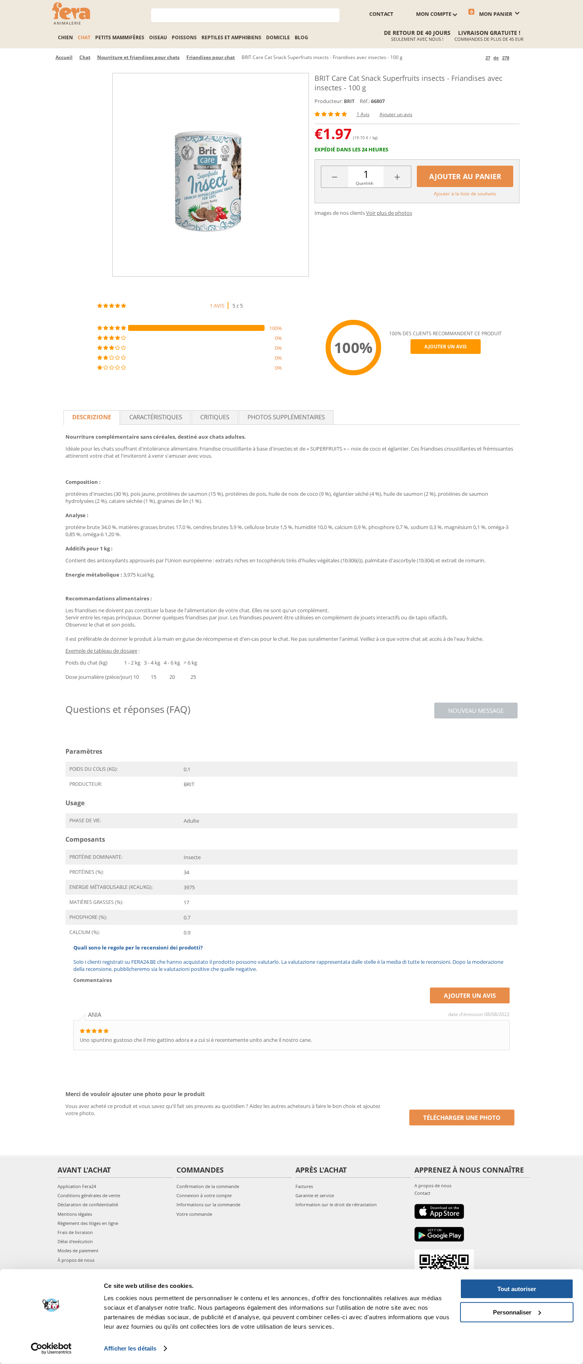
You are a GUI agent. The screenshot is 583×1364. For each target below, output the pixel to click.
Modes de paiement (78, 1250)
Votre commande (194, 1214)
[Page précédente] (478, 58)
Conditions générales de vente (89, 1195)
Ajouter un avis (396, 114)
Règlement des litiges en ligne (88, 1223)
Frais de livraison (75, 1232)
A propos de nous (432, 1185)
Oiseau (158, 37)
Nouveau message (476, 710)
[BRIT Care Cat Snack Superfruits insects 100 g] (211, 174)
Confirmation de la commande (207, 1186)
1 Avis (363, 114)
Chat (84, 37)
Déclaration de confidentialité (88, 1204)
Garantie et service (314, 1195)
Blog (301, 37)
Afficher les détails (130, 1348)
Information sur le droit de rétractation (336, 1204)
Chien (65, 37)
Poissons (184, 37)
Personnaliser (512, 1312)
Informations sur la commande (208, 1204)
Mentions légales (75, 1214)
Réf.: (365, 101)
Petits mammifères (119, 37)
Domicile (278, 37)
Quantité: (365, 183)
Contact (422, 1193)
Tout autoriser (516, 1289)
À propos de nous (76, 1260)
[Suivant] (517, 58)
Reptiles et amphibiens (231, 37)
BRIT (349, 101)
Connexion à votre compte (204, 1195)
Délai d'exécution (75, 1241)
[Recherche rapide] (334, 14)
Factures (304, 1186)
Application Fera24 (77, 1186)
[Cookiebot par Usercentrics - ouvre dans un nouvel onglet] (51, 1348)
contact (381, 13)
